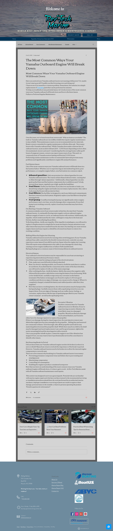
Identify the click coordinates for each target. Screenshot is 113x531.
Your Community (40, 44)
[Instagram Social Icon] (76, 514)
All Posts (20, 44)
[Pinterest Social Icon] (85, 514)
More (73, 44)
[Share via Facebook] (26, 392)
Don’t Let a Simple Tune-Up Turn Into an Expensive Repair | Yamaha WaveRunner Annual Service (30, 428)
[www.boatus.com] (84, 482)
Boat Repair (23, 527)
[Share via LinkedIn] (35, 392)
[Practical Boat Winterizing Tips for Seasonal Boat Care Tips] (83, 416)
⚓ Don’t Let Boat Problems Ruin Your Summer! (56, 428)
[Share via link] (39, 392)
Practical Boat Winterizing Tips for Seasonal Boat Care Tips (83, 428)
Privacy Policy (30, 527)
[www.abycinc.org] (86, 491)
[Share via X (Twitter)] (31, 392)
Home (18, 527)
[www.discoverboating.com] (85, 475)
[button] (93, 44)
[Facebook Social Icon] (72, 514)
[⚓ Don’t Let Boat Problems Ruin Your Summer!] (56, 416)
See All (93, 407)
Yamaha (67, 44)
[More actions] (86, 55)
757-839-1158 (25, 499)
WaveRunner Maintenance (55, 44)
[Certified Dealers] (79, 498)
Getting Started (29, 44)
